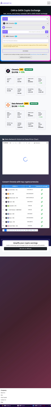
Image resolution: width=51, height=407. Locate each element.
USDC (28, 405)
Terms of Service (33, 54)
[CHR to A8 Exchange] (42, 206)
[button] (7, 27)
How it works (4, 397)
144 (34, 230)
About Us (3, 392)
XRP (12, 405)
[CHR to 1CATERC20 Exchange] (42, 198)
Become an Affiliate (25, 248)
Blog (2, 402)
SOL (43, 405)
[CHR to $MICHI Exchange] (42, 190)
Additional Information (25, 57)
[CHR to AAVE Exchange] (42, 214)
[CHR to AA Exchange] (42, 210)
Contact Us (3, 399)
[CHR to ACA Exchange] (42, 226)
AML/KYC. (45, 54)
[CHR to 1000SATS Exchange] (42, 194)
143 (31, 230)
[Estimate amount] (46, 32)
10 (25, 230)
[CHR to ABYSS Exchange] (42, 222)
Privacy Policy (39, 54)
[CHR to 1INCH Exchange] (42, 202)
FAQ (2, 395)
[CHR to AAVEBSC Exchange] (42, 218)
